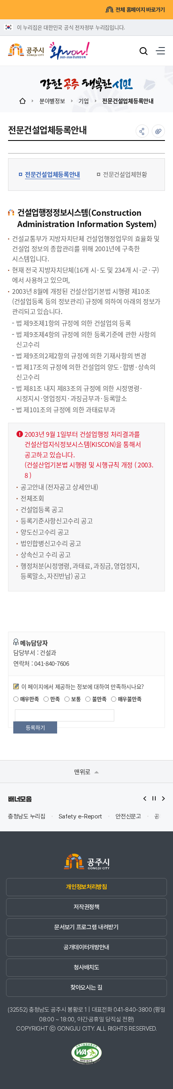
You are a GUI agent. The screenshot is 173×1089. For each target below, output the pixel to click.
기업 (83, 101)
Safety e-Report (81, 817)
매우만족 (29, 699)
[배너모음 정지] (154, 798)
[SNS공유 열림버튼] (142, 131)
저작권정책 (86, 907)
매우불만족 (128, 699)
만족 (54, 699)
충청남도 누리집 (26, 817)
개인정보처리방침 (86, 887)
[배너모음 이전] (144, 798)
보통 (75, 699)
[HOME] (22, 101)
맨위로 (83, 771)
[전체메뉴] (160, 51)
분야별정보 (52, 101)
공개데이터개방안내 (86, 947)
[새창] (69, 48)
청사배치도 (86, 967)
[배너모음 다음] (163, 798)
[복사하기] (158, 131)
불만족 (98, 699)
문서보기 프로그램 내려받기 (86, 927)
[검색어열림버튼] (143, 51)
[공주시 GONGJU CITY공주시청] (26, 51)
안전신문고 (128, 817)
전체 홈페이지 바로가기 (140, 9)
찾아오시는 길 (86, 987)
